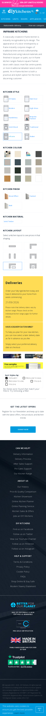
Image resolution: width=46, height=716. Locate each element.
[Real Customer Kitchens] (34, 357)
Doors (24, 19)
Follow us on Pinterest (23, 544)
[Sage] (28, 178)
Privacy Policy (22, 566)
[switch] (37, 13)
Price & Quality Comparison (23, 491)
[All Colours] (7, 154)
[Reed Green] (17, 178)
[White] (38, 178)
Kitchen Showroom (23, 496)
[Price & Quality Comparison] (12, 357)
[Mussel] (38, 170)
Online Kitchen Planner (23, 501)
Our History (23, 486)
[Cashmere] (7, 162)
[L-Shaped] (33, 246)
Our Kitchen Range (23, 473)
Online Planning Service (23, 506)
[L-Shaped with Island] (12, 266)
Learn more (19, 713)
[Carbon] (38, 154)
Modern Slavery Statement (23, 586)
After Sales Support (23, 463)
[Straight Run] (12, 246)
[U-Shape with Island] (33, 266)
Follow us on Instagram (23, 548)
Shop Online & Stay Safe (23, 581)
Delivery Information (23, 454)
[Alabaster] (17, 154)
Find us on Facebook (23, 529)
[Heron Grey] (28, 170)
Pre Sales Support (23, 468)
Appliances (35, 19)
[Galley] (12, 256)
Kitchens (5, 19)
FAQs (23, 576)
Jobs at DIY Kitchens (23, 516)
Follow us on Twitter (23, 534)
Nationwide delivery (12, 25)
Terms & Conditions (23, 562)
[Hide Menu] (19, 11)
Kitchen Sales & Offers (23, 511)
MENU (4, 11)
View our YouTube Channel (23, 539)
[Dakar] (38, 162)
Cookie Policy (23, 571)
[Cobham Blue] (17, 162)
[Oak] (7, 178)
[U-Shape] (33, 256)
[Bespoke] (28, 154)
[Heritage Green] (17, 170)
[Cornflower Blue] (28, 162)
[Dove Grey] (7, 170)
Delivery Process (23, 459)
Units (15, 19)
